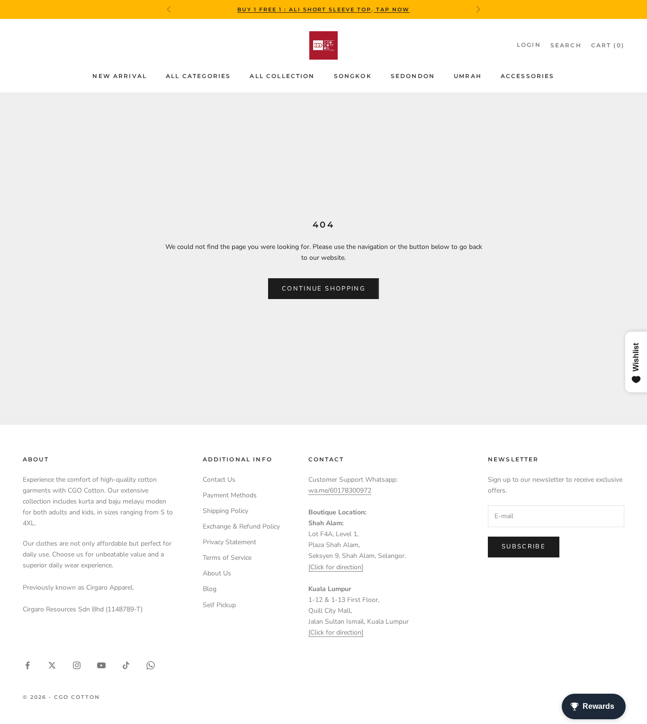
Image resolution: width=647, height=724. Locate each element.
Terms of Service (227, 557)
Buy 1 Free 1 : (263, 9)
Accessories (528, 75)
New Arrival (119, 75)
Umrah (468, 75)
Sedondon (413, 75)
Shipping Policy (225, 510)
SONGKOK (353, 75)
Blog (209, 588)
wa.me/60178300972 (339, 490)
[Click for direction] (335, 567)
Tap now (392, 9)
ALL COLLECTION (282, 75)
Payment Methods (230, 495)
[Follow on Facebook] (27, 665)
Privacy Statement (229, 542)
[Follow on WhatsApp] (150, 665)
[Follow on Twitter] (52, 665)
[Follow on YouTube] (101, 665)
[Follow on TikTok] (126, 665)
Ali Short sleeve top (330, 9)
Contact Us (219, 479)
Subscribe (524, 546)
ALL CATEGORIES (198, 75)
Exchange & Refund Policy (241, 526)
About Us (217, 573)
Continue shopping (323, 288)
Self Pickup (219, 604)
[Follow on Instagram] (76, 665)
